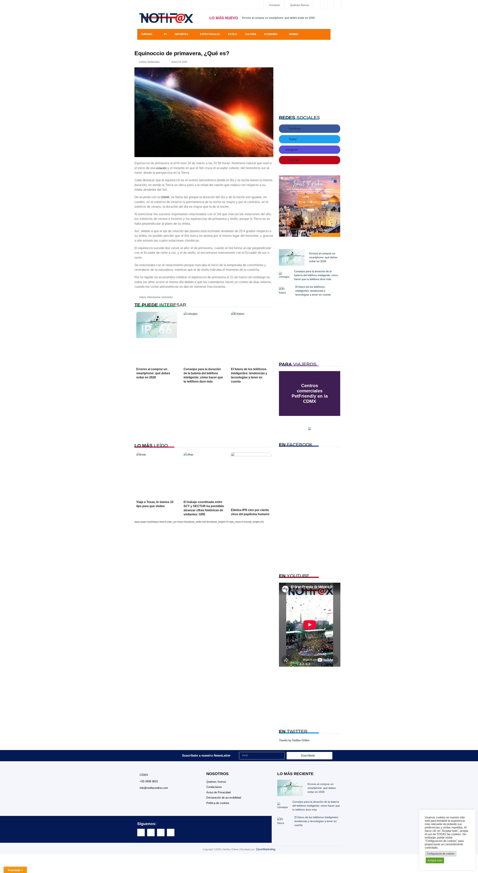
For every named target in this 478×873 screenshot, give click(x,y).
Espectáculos (210, 34)
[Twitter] (324, 4)
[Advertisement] (203, 413)
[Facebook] (316, 4)
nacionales (167, 297)
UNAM (165, 197)
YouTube (293, 160)
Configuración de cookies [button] (440, 853)
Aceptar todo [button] (435, 860)
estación (161, 168)
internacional (153, 297)
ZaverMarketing (265, 849)
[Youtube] (170, 832)
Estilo (232, 34)
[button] (325, 34)
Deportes (181, 34)
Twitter (292, 139)
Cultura (250, 34)
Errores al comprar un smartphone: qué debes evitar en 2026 (153, 373)
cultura (142, 297)
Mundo (293, 34)
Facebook (294, 128)
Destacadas (154, 62)
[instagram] (331, 4)
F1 (165, 34)
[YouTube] (338, 4)
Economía (270, 34)
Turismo (146, 34)
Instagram (291, 149)
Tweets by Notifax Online (294, 740)
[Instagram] (160, 832)
